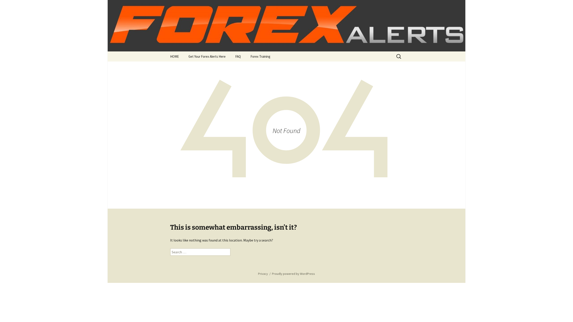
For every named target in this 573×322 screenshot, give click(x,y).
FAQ (238, 56)
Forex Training (260, 56)
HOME (174, 56)
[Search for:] (399, 56)
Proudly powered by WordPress (293, 274)
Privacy (263, 274)
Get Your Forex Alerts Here (207, 56)
